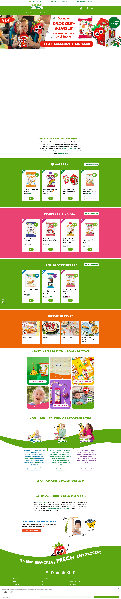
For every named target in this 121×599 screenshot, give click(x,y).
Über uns (15, 579)
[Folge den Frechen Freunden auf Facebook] (52, 572)
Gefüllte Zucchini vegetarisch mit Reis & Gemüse (88, 339)
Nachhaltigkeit (17, 581)
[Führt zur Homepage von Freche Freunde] (37, 6)
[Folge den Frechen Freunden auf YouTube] (58, 572)
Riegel (86, 13)
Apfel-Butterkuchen (28, 337)
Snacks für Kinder (41, 13)
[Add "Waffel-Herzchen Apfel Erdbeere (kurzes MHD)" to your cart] (50, 249)
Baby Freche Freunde (34, 469)
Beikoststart (35, 462)
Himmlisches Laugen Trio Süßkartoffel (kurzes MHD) (90, 241)
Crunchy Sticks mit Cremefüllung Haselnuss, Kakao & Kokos (50, 292)
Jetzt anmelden (31, 531)
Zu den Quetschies (83, 381)
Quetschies (52, 13)
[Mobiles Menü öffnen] (92, 8)
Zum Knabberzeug (37, 381)
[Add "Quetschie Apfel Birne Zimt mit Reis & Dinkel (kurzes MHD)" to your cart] (70, 249)
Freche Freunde (60, 469)
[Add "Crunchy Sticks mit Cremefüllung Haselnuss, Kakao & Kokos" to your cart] (50, 300)
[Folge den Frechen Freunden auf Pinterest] (63, 572)
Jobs (43, 584)
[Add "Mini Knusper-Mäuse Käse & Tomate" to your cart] (31, 198)
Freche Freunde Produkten (54, 508)
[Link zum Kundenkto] (81, 8)
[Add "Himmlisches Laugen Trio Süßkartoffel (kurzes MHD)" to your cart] (90, 249)
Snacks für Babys (29, 458)
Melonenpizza (46, 337)
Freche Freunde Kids (86, 469)
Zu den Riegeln (60, 405)
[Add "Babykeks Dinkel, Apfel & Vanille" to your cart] (31, 300)
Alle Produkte (29, 13)
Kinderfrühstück (62, 13)
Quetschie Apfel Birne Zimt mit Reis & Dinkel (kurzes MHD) (69, 241)
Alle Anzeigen (91, 164)
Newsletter (45, 579)
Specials (93, 13)
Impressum (16, 584)
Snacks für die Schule (76, 13)
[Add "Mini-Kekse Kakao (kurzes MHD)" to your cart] (31, 249)
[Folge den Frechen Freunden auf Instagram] (47, 572)
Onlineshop (66, 508)
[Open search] (75, 8)
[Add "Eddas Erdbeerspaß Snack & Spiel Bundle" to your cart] (70, 198)
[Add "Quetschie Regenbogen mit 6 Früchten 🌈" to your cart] (50, 198)
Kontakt (44, 581)
